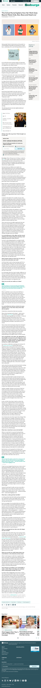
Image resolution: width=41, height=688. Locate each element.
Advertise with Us (20, 647)
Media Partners (4, 654)
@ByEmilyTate (13, 594)
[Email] (4, 604)
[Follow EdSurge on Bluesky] (10, 680)
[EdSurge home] (5, 1)
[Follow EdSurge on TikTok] (13, 680)
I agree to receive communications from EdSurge (11, 154)
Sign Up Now (20, 148)
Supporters (4, 651)
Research (21, 5)
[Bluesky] (8, 604)
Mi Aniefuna (30, 90)
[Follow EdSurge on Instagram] (5, 680)
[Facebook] (15, 604)
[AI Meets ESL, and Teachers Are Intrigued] (34, 96)
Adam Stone (30, 99)
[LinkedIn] (13, 604)
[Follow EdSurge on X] (8, 680)
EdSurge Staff (31, 63)
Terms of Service (9, 684)
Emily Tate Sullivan (5, 16)
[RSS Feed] (2, 604)
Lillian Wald (10, 314)
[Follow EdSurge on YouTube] (20, 680)
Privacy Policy (16, 152)
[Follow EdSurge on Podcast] (25, 680)
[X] (11, 604)
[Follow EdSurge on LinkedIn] (15, 680)
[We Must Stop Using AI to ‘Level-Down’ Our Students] (34, 79)
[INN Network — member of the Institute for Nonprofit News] (35, 649)
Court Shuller (31, 81)
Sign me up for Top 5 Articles (20, 146)
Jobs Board (18, 657)
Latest (3, 659)
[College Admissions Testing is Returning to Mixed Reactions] (34, 52)
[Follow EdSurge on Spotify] (23, 680)
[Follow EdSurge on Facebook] (18, 680)
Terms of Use (10, 152)
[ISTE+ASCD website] (13, 1)
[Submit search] (38, 1)
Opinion (8, 5)
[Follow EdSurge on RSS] (2, 680)
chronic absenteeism (8, 345)
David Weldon (31, 54)
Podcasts (14, 5)
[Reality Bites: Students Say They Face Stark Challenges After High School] (34, 70)
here (24, 606)
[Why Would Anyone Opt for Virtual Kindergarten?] (34, 88)
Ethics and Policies (5, 652)
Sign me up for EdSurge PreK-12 (9, 146)
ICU (4, 159)
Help (13, 684)
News (3, 5)
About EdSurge (4, 648)
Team (3, 650)
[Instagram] (6, 604)
